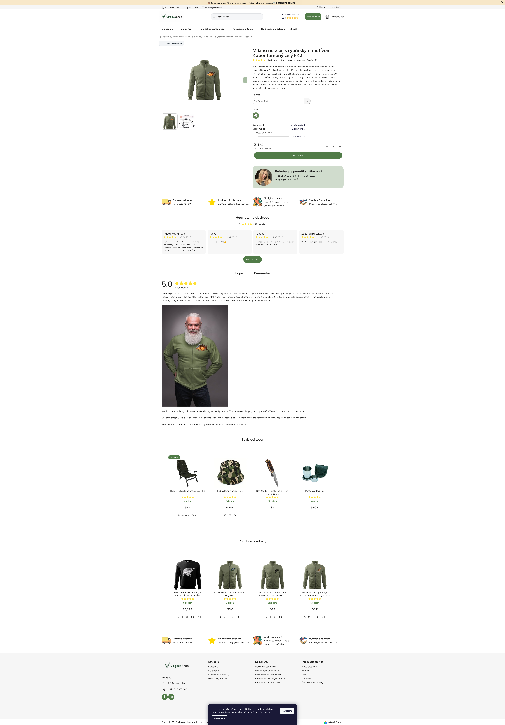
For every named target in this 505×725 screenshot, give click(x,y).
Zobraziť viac (252, 259)
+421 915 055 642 (172, 7)
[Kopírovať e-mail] (298, 179)
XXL (193, 617)
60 (235, 515)
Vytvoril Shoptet (336, 722)
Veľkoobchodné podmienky (268, 674)
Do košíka (298, 155)
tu (270, 712)
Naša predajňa (313, 16)
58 (230, 515)
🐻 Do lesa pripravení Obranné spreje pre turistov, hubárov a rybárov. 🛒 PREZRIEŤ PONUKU (251, 3)
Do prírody (213, 670)
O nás (305, 674)
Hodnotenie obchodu (252, 217)
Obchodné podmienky (266, 666)
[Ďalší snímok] (245, 80)
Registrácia (336, 7)
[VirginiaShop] (176, 665)
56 (224, 515)
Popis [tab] (239, 273)
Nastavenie (219, 718)
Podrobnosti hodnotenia (293, 60)
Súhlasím (287, 710)
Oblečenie (213, 666)
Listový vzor (183, 515)
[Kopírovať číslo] (295, 176)
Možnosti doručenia (262, 132)
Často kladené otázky (312, 682)
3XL (199, 617)
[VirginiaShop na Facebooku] (165, 697)
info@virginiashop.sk (213, 7)
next (341, 489)
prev (164, 489)
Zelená (195, 515)
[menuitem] (168, 28)
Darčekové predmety (218, 674)
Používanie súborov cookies (268, 682)
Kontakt (306, 670)
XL (187, 617)
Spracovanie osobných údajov (270, 678)
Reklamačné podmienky (267, 670)
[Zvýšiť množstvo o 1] (340, 146)
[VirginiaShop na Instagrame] (171, 697)
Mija (317, 60)
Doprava (306, 678)
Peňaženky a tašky (217, 678)
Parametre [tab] (262, 273)
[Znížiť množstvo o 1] (327, 146)
